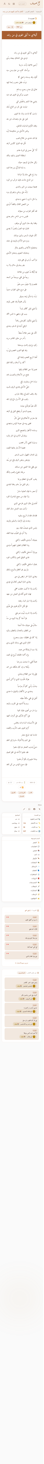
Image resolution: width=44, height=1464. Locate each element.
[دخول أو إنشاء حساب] (5, 4)
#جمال (22, 796)
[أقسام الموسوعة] (14, 4)
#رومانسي (22, 792)
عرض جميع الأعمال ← (21, 963)
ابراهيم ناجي (28, 910)
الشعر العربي (29, 11)
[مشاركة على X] (39, 809)
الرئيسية (39, 11)
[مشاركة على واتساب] (29, 809)
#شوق (13, 792)
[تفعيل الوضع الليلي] (9, 4)
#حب (30, 792)
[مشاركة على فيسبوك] (34, 809)
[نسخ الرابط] (24, 809)
